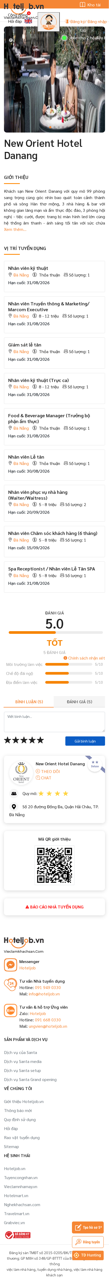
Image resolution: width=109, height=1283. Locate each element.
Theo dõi (50, 771)
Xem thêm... (15, 229)
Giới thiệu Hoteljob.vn (24, 1101)
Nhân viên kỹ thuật (28, 268)
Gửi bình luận (85, 741)
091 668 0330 (48, 1019)
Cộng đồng (18, 14)
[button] (42, 127)
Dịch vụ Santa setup (22, 1070)
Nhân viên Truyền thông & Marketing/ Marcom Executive (48, 306)
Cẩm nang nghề (22, 27)
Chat (45, 777)
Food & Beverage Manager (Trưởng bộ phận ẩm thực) (49, 418)
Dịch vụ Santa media (23, 1061)
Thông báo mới (18, 1110)
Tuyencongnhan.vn (21, 1177)
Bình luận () (29, 701)
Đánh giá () (79, 701)
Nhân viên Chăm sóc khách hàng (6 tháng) (52, 533)
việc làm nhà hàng (21, 1269)
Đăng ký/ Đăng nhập (88, 21)
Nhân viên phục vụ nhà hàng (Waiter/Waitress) (37, 495)
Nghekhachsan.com (22, 1204)
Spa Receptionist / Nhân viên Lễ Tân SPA (51, 568)
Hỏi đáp (15, 21)
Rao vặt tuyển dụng (22, 1137)
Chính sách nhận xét (86, 658)
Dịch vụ (15, 34)
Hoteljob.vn (14, 1168)
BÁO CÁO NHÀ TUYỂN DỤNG (56, 906)
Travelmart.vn (16, 1213)
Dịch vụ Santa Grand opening (30, 1079)
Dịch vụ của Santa (20, 1052)
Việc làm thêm (28, 40)
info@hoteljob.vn (44, 993)
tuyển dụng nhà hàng (54, 1269)
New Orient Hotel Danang (60, 763)
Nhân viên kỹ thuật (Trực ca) (38, 380)
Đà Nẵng (21, 275)
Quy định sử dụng (20, 1119)
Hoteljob (27, 967)
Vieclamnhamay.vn (20, 1186)
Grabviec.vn (14, 1222)
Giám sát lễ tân (24, 344)
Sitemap (11, 1146)
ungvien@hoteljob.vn (48, 1026)
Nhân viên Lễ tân (26, 457)
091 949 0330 (48, 987)
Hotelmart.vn (16, 1195)
